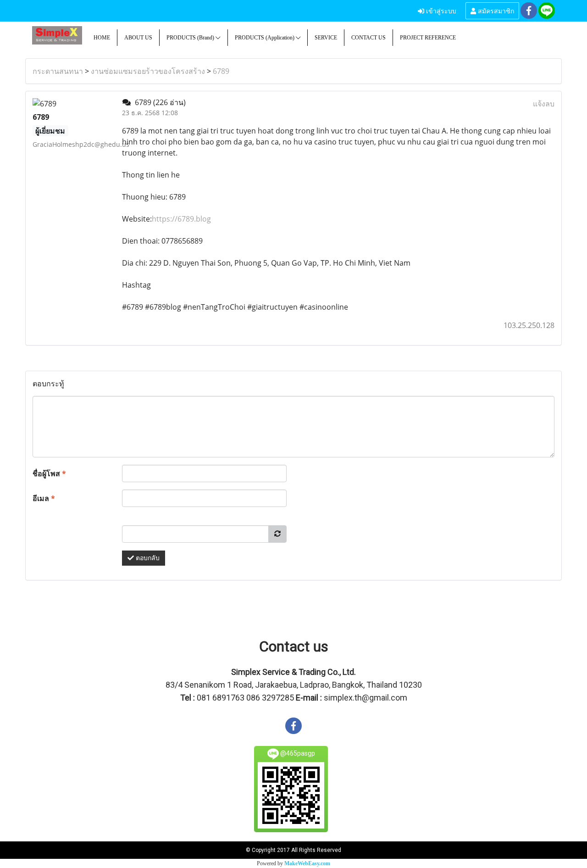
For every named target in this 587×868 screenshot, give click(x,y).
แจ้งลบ (543, 104)
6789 (221, 71)
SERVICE (326, 37)
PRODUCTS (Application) (265, 37)
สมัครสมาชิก (495, 10)
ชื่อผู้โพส (49, 473)
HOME (102, 37)
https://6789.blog (181, 219)
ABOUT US (138, 37)
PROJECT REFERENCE (428, 37)
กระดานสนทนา (58, 71)
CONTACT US (368, 37)
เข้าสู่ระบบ (440, 10)
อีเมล (44, 498)
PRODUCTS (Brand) (191, 37)
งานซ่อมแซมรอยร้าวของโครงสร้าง (148, 71)
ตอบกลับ (147, 558)
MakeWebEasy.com (307, 863)
